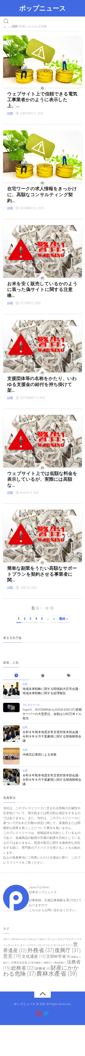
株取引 (49, 962)
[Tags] (69, 676)
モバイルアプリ (63, 945)
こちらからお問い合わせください (52, 910)
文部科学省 (58, 956)
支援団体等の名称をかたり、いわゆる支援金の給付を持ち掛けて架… (42, 384)
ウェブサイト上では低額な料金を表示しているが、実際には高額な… (42, 479)
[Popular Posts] (42, 676)
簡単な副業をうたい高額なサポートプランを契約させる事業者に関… (42, 574)
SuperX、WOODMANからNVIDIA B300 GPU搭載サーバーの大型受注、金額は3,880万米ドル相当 (52, 714)
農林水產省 (56, 973)
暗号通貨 (37, 962)
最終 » (63, 619)
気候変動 (60, 962)
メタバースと (45, 945)
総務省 (23, 968)
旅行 (7, 962)
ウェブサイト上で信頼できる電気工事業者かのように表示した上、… (42, 99)
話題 (10, 113)
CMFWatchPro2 (19, 939)
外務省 (40, 950)
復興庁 (68, 950)
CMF (6, 939)
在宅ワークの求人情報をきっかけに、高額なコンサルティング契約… (42, 194)
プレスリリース (31, 704)
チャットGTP (28, 945)
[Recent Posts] (16, 676)
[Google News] (39, 1013)
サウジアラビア (67, 939)
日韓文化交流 (21, 962)
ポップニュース (42, 8)
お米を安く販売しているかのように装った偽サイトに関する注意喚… (42, 289)
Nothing (33, 939)
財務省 (42, 968)
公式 (24, 684)
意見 (12, 956)
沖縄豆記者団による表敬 (39, 754)
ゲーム (52, 939)
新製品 (76, 957)
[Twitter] (46, 1013)
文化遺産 (34, 956)
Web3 (43, 939)
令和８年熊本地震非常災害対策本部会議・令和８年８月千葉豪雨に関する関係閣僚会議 (51, 736)
